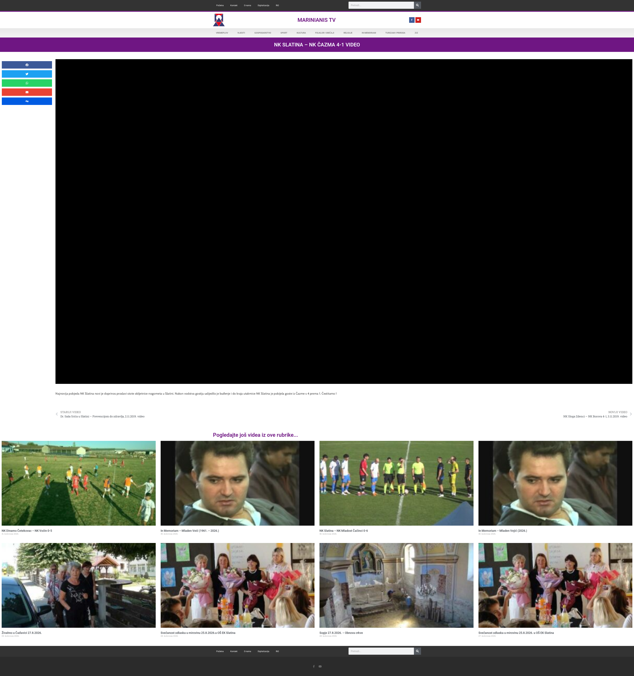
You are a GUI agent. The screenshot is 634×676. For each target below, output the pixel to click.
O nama (247, 5)
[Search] (417, 5)
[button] (27, 65)
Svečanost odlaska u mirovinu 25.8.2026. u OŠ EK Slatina (516, 633)
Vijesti (241, 33)
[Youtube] (418, 20)
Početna (220, 5)
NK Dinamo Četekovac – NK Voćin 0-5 (27, 530)
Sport (284, 33)
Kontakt (233, 5)
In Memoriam (369, 33)
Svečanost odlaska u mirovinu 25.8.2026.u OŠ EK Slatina (198, 633)
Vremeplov (222, 33)
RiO (277, 5)
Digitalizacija (263, 5)
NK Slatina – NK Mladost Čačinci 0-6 (343, 530)
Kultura (301, 33)
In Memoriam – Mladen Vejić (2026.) (502, 530)
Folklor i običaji (324, 33)
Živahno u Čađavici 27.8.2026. (22, 633)
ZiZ (416, 33)
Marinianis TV (317, 20)
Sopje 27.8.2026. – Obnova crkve (341, 633)
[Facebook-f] (412, 20)
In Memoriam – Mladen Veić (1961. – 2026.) (190, 530)
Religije (348, 33)
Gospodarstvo (262, 33)
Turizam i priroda (395, 33)
